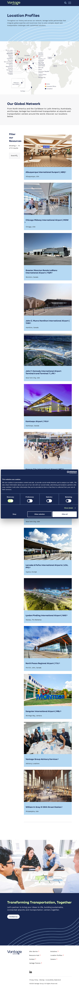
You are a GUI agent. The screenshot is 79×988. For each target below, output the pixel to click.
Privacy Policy (33, 980)
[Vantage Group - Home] (14, 952)
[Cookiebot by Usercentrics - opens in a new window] (68, 472)
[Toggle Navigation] (70, 3)
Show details (68, 508)
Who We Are (33, 951)
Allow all (65, 514)
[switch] (30, 500)
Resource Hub (34, 955)
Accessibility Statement (53, 980)
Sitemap (42, 980)
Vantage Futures (34, 963)
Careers (53, 959)
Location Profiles (56, 955)
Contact (32, 959)
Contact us (13, 917)
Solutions (53, 951)
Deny (14, 514)
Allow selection (39, 514)
